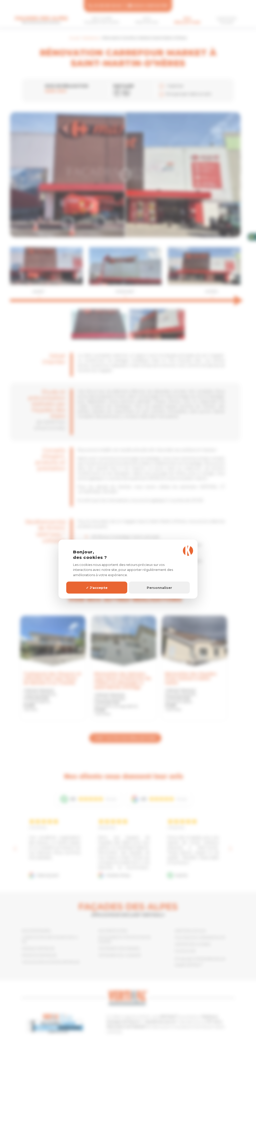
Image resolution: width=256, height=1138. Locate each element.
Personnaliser (159, 587)
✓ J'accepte (97, 587)
